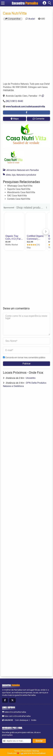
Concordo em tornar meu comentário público (25, 357)
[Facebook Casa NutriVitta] (26, 112)
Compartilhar (13, 18)
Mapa (16, 118)
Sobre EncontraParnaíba (15, 712)
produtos (31, 174)
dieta (8, 174)
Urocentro (30, 378)
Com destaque (21, 720)
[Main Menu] (3, 3)
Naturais (20, 174)
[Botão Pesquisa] (50, 3)
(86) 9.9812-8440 (14, 101)
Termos (17, 751)
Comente (39, 118)
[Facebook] (5, 700)
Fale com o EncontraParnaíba (17, 716)
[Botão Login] (44, 3)
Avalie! (31, 18)
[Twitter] (12, 700)
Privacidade (26, 751)
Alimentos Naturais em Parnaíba (22, 170)
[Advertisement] (26, 52)
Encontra (25, 3)
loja (13, 174)
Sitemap (35, 751)
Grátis (33, 720)
